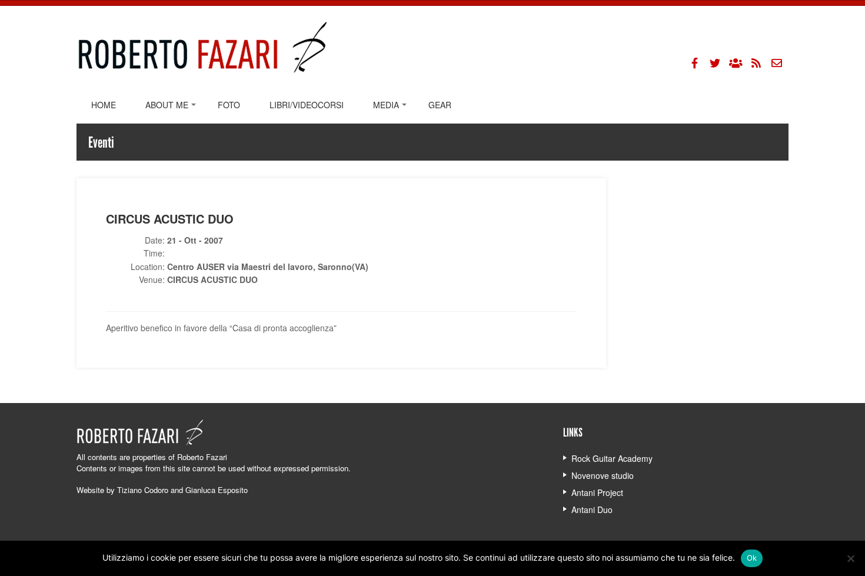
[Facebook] (694, 63)
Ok (752, 557)
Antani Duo (592, 509)
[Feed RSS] (756, 63)
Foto (229, 105)
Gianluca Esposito (216, 489)
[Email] (777, 63)
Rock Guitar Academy (612, 458)
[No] (850, 558)
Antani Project (597, 492)
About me (166, 105)
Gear (439, 105)
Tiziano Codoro (142, 489)
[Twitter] (715, 63)
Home (103, 105)
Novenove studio (602, 475)
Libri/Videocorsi (307, 105)
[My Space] (735, 63)
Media (386, 105)
